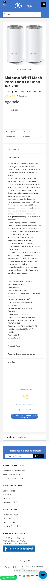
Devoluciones (9, 522)
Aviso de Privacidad (12, 474)
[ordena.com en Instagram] (29, 561)
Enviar (38, 456)
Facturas (7, 518)
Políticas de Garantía (13, 478)
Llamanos (7, 494)
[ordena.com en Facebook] (20, 561)
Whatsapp (7, 498)
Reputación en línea (12, 526)
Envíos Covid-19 (10, 502)
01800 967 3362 (20, 543)
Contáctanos (9, 491)
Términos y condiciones (14, 470)
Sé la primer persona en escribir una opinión (24, 416)
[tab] (25, 150)
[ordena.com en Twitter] (25, 561)
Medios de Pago (10, 514)
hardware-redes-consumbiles (25, 354)
